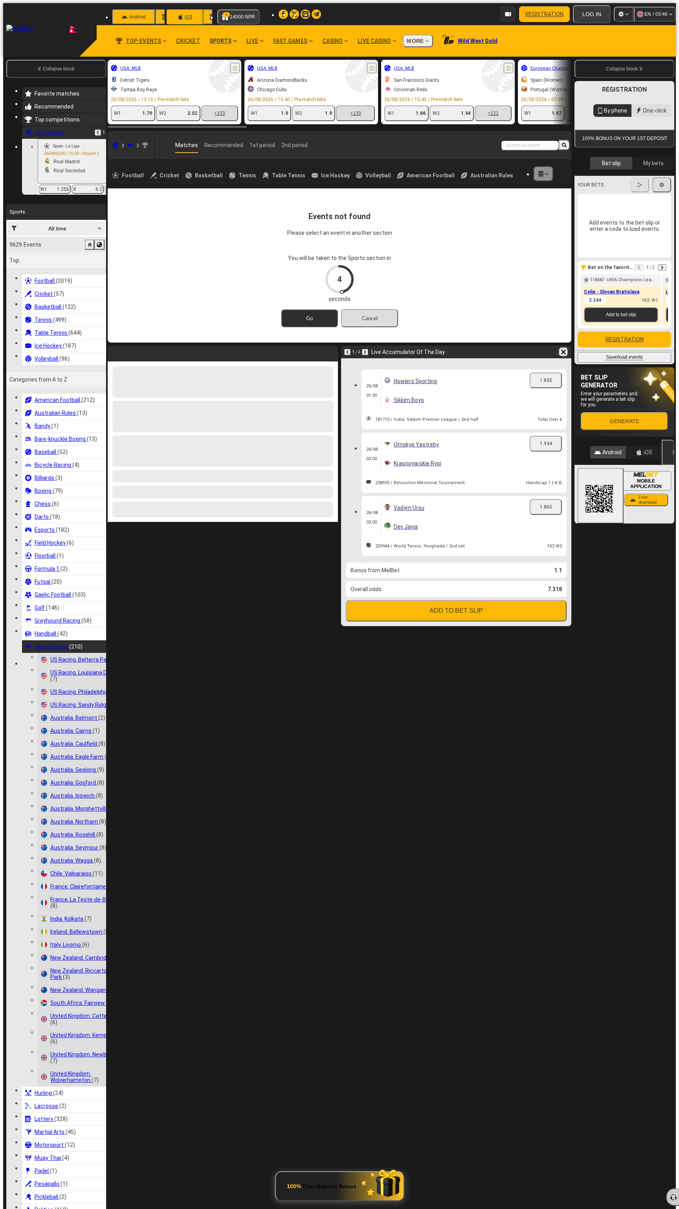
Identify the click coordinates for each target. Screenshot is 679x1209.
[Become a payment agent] (508, 14)
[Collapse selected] (89, 245)
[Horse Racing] (130, 145)
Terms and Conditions (628, 275)
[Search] (564, 145)
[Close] (668, 629)
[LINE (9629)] (115, 145)
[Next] (134, 352)
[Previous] (98, 132)
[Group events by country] (99, 245)
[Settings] (623, 14)
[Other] (543, 173)
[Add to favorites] (235, 68)
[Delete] (330, 352)
